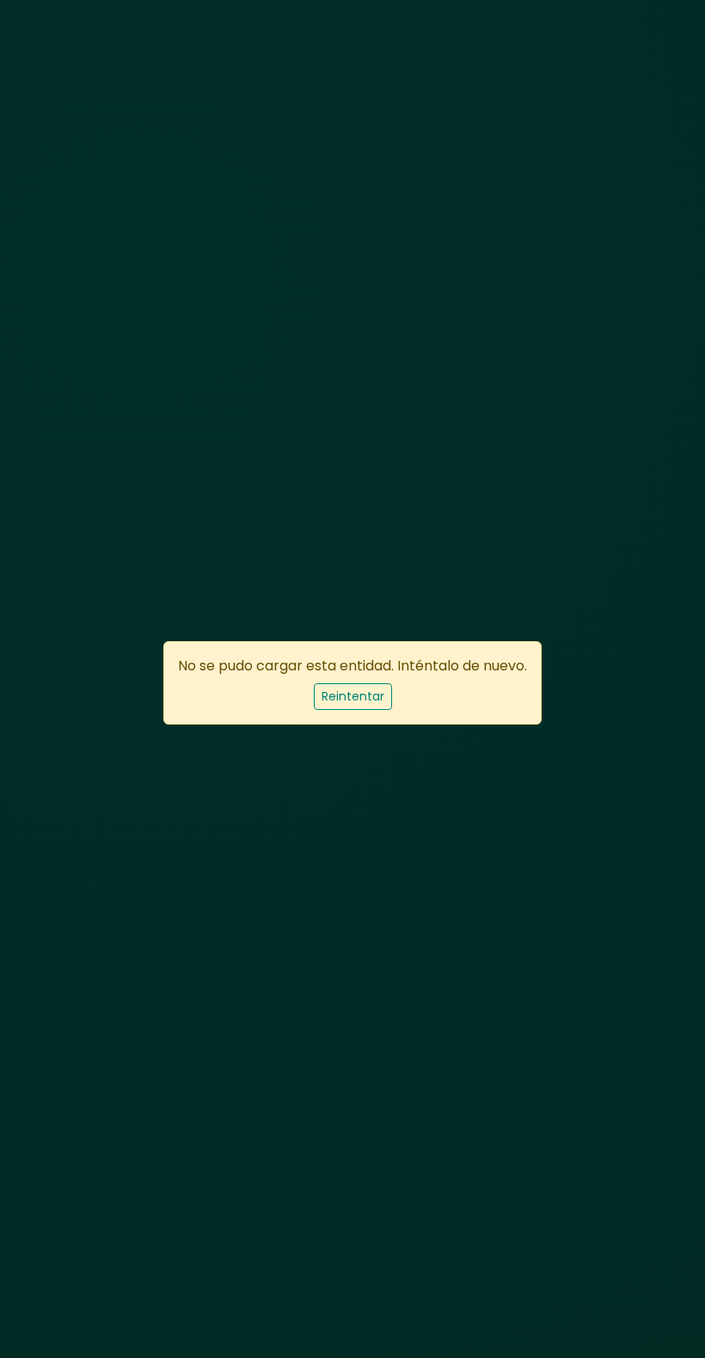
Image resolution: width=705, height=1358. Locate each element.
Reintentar (353, 696)
